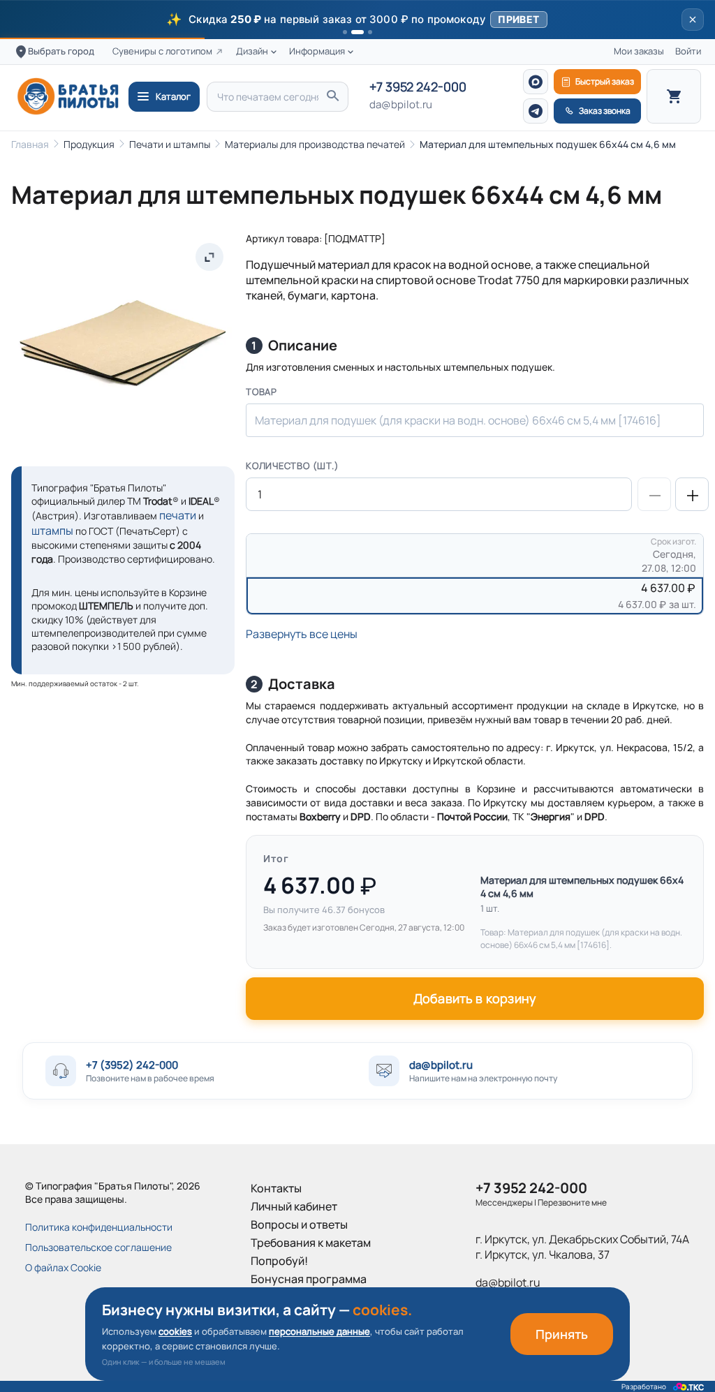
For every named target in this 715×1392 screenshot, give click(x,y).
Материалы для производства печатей (315, 144)
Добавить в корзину (474, 998)
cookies (175, 1331)
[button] (357, 19)
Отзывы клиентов (297, 1315)
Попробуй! (279, 1260)
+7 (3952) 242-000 (132, 1065)
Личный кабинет (294, 1206)
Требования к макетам (311, 1242)
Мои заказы (639, 51)
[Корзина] (674, 96)
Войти (688, 51)
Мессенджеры (504, 1202)
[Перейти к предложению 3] (370, 32)
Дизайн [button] (252, 51)
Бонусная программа (309, 1279)
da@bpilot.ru (400, 105)
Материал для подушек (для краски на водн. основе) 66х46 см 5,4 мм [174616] (458, 420)
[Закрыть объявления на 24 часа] (692, 19)
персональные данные (319, 1331)
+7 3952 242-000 (417, 87)
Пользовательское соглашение (98, 1247)
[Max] (535, 81)
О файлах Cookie (63, 1267)
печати (177, 515)
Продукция (89, 144)
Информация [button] (317, 51)
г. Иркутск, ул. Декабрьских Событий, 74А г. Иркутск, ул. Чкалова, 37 (582, 1246)
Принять (562, 1334)
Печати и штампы (169, 144)
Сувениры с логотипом (162, 51)
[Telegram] (535, 111)
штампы (52, 530)
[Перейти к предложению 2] (357, 32)
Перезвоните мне (572, 1202)
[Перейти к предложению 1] (345, 32)
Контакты (276, 1188)
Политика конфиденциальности (98, 1227)
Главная (30, 144)
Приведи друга (291, 1297)
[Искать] (332, 96)
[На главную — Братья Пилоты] (67, 96)
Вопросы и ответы (299, 1224)
